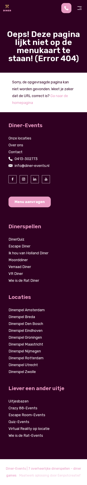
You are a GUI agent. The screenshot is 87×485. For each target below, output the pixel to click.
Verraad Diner (19, 267)
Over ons (15, 145)
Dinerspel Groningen (25, 337)
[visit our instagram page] (24, 179)
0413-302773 (26, 159)
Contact (15, 152)
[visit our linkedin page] (35, 179)
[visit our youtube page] (46, 179)
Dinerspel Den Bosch (25, 324)
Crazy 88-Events (22, 408)
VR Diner (15, 273)
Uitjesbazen (18, 401)
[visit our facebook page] (12, 179)
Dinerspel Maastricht (25, 344)
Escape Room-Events (26, 415)
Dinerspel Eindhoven (25, 330)
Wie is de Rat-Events (25, 435)
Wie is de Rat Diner (23, 280)
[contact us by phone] (67, 8)
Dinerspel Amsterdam (26, 310)
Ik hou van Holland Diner (28, 253)
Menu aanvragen (30, 202)
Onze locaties (19, 138)
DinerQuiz (16, 239)
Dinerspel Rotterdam (26, 358)
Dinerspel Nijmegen (24, 351)
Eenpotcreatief (69, 475)
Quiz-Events (18, 422)
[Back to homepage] (7, 8)
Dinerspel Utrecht (23, 365)
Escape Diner (19, 246)
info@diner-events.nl (32, 165)
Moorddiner (18, 260)
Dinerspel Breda (21, 317)
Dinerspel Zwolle (22, 372)
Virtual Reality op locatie (29, 428)
